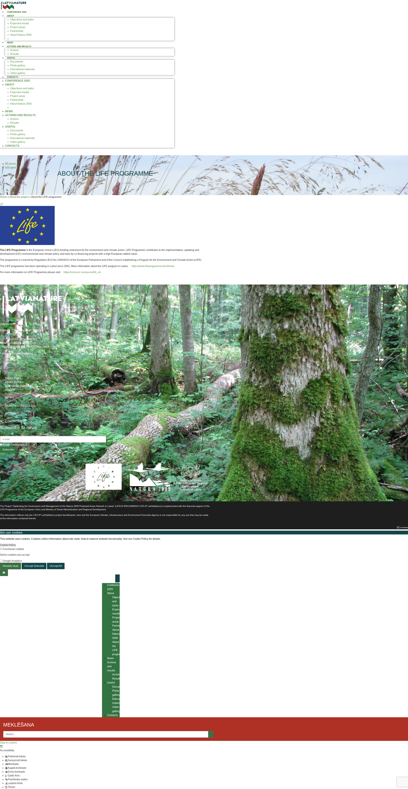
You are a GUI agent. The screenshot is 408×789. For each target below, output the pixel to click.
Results (14, 54)
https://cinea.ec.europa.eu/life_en (82, 272)
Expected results (19, 23)
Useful (11, 58)
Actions (14, 50)
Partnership (16, 31)
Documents (16, 61)
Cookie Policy (8, 545)
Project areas (17, 27)
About (10, 16)
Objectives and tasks (22, 19)
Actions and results (19, 46)
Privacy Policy (18, 444)
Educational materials (22, 69)
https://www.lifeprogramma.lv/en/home (152, 266)
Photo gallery (17, 65)
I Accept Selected (34, 566)
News (10, 42)
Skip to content (8, 742)
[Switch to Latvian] (10, 163)
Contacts (12, 77)
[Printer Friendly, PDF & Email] (1, 204)
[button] (1, 746)
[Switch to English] (10, 167)
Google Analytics (12, 561)
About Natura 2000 (21, 34)
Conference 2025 (16, 12)
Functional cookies (13, 549)
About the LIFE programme (25, 38)
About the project (19, 197)
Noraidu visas (10, 566)
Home (3, 197)
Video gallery (17, 73)
